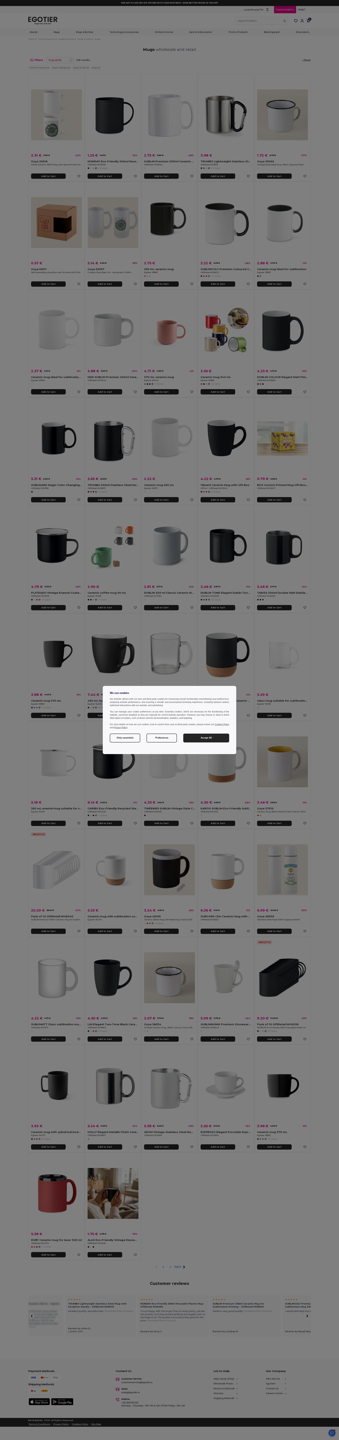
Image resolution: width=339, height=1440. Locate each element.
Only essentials (125, 738)
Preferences (161, 738)
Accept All (206, 738)
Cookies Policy (222, 724)
